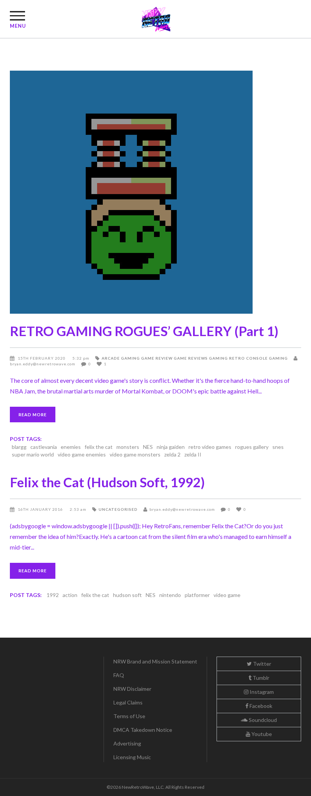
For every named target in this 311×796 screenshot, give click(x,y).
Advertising (127, 743)
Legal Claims (128, 702)
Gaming (218, 358)
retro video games (209, 447)
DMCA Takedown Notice (142, 730)
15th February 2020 (42, 358)
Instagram (261, 692)
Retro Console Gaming (258, 358)
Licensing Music (132, 757)
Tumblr (260, 677)
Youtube (261, 734)
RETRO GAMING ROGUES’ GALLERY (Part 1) (144, 331)
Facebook (260, 706)
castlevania (43, 447)
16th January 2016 (41, 509)
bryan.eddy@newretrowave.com (182, 509)
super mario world (33, 454)
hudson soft (127, 595)
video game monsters (135, 454)
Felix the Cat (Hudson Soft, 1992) (107, 482)
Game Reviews (191, 358)
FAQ (118, 675)
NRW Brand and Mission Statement (155, 661)
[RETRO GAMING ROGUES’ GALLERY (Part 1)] (155, 192)
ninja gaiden (171, 447)
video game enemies (82, 454)
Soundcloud (262, 720)
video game (227, 595)
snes (278, 447)
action (70, 595)
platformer (197, 595)
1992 (53, 595)
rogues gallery (252, 447)
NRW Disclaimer (132, 688)
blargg (19, 447)
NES (148, 447)
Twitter (261, 663)
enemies (71, 447)
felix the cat (99, 447)
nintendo (170, 595)
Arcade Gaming (121, 358)
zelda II (192, 454)
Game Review (157, 358)
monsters (127, 447)
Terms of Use (129, 716)
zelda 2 (172, 454)
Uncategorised (118, 509)
